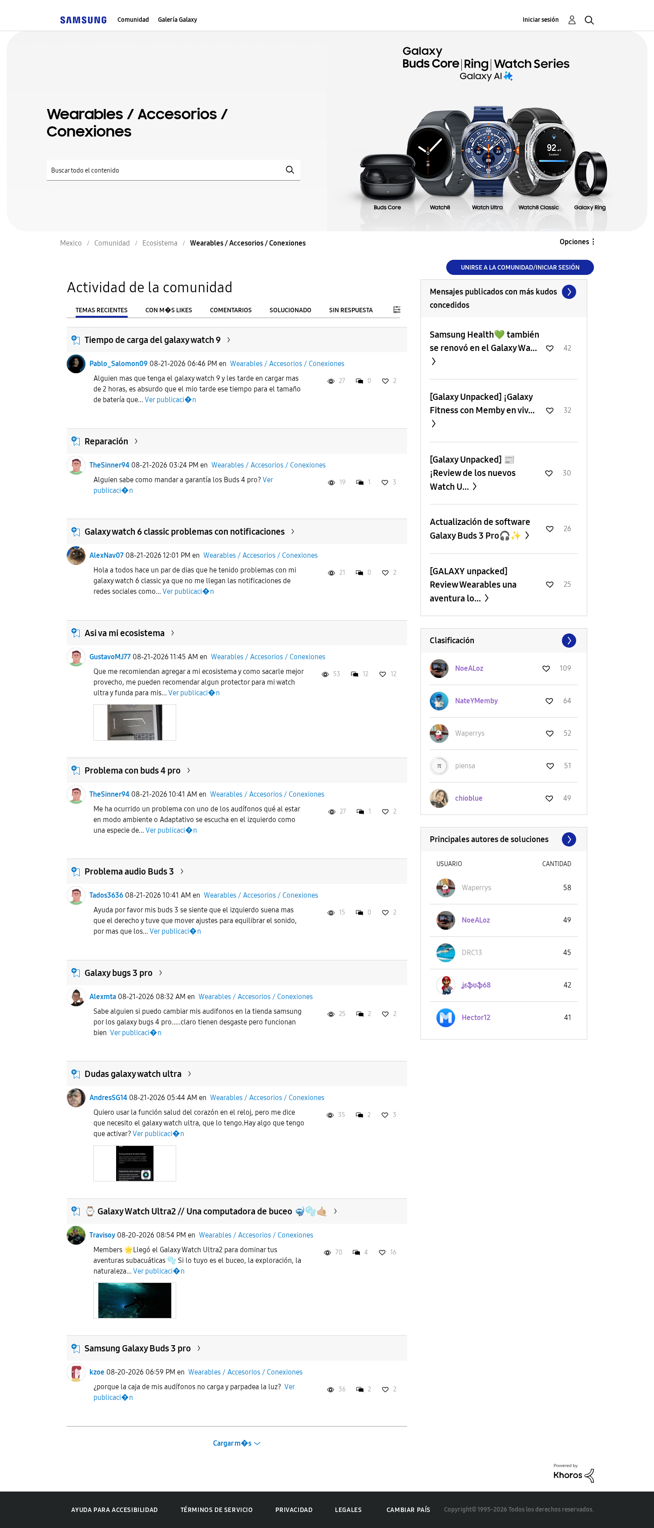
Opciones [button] (574, 242)
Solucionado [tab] (290, 310)
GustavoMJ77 (110, 657)
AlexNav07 (106, 555)
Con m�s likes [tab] (168, 310)
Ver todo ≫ (504, 292)
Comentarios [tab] (231, 310)
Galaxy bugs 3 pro (119, 973)
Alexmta (102, 996)
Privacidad (293, 1510)
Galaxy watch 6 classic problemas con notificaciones (185, 531)
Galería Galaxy (177, 20)
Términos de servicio (217, 1510)
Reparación (106, 441)
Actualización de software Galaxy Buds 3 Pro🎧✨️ (480, 528)
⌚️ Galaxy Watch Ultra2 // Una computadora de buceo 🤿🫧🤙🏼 (206, 1211)
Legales (348, 1510)
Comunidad (133, 20)
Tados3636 (106, 895)
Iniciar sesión (541, 20)
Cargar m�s (232, 1443)
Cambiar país (409, 1510)
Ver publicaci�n (170, 399)
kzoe (97, 1372)
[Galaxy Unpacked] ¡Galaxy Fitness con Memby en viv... (482, 403)
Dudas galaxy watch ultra (133, 1073)
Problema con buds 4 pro (133, 770)
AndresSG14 (108, 1097)
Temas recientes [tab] (102, 310)
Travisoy (102, 1235)
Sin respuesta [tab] (351, 310)
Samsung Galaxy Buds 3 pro (138, 1348)
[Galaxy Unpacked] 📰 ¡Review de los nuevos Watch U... (473, 473)
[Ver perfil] (76, 364)
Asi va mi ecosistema (125, 633)
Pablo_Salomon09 (118, 363)
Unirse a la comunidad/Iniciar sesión (520, 267)
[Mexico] (83, 20)
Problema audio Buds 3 (129, 871)
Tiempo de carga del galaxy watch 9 (153, 340)
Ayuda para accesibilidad (114, 1510)
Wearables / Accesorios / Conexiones (287, 363)
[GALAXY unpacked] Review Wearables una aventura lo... (473, 585)
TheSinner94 (109, 465)
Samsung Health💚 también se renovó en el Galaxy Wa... (484, 341)
